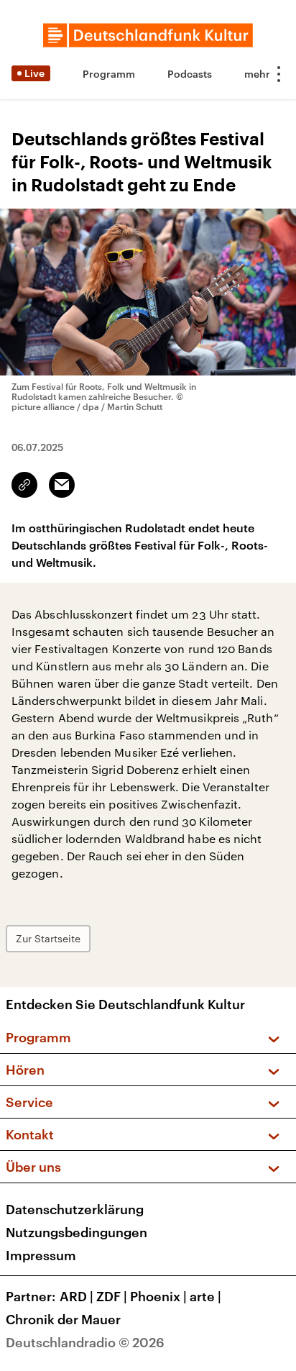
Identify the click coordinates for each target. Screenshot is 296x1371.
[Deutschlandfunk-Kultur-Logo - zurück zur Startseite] (148, 35)
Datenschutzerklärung (75, 1209)
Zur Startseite (48, 938)
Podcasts (189, 74)
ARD (76, 1296)
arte (205, 1296)
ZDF (111, 1296)
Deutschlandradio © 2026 (85, 1342)
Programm (109, 74)
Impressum (41, 1255)
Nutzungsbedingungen (76, 1232)
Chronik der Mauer (63, 1319)
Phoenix (158, 1296)
